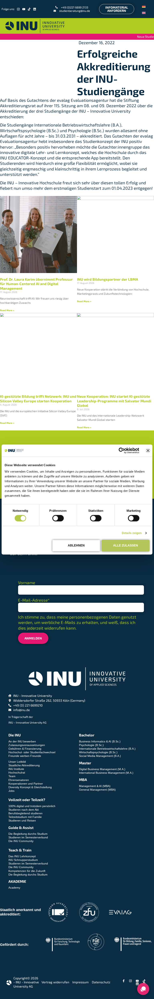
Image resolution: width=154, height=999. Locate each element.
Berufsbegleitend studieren (25, 813)
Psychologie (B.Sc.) (91, 745)
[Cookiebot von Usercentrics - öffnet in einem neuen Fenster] (121, 451)
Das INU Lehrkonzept (22, 856)
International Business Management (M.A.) (106, 772)
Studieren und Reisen (22, 820)
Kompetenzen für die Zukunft (26, 871)
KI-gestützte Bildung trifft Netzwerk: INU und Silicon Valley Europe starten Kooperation (38, 398)
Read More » (7, 310)
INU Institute (16, 769)
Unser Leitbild (17, 761)
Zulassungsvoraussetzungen (26, 745)
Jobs (11, 790)
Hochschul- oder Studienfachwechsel (31, 752)
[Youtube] (23, 9)
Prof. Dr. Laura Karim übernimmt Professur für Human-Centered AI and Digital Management (36, 284)
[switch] (58, 518)
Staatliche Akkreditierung (24, 765)
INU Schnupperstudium (23, 859)
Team (11, 776)
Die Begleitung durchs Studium (28, 833)
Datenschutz (101, 982)
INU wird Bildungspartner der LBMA (107, 279)
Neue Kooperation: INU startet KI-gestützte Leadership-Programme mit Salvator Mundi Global (114, 401)
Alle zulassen (125, 545)
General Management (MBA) (97, 789)
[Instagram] (18, 9)
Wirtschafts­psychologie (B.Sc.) (98, 752)
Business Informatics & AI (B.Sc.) (100, 741)
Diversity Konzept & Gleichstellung (30, 787)
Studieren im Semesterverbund (28, 837)
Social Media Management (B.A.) (100, 755)
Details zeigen (132, 533)
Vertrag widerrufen (55, 982)
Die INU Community (20, 841)
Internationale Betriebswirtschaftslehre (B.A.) (107, 748)
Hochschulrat (16, 772)
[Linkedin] (34, 9)
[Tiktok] (29, 9)
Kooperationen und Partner (25, 783)
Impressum (80, 982)
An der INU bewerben (22, 741)
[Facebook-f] (123, 980)
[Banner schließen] (148, 450)
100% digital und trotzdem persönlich (31, 806)
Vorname (26, 582)
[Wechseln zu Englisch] (144, 12)
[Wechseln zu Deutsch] (144, 6)
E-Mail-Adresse (34, 599)
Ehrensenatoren (18, 780)
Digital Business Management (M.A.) (102, 769)
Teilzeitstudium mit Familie (25, 817)
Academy (14, 887)
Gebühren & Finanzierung (24, 748)
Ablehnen (76, 545)
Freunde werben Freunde (24, 755)
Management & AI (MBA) (94, 786)
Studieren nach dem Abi (23, 809)
